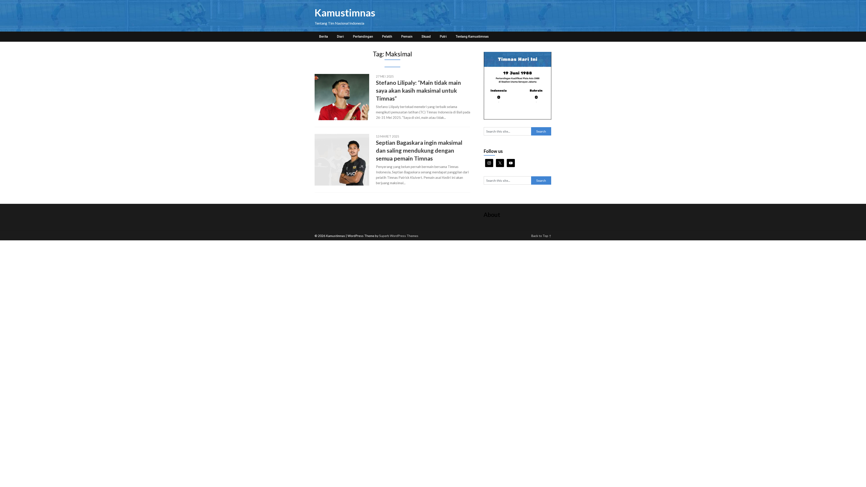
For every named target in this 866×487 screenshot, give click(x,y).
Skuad (426, 36)
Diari (340, 36)
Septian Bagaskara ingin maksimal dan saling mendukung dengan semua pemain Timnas (419, 150)
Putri (443, 36)
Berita (323, 36)
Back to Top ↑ (541, 236)
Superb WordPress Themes (398, 236)
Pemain (406, 36)
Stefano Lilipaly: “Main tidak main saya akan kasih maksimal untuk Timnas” (418, 90)
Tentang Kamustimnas (472, 36)
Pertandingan (363, 36)
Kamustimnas (345, 12)
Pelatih (387, 36)
